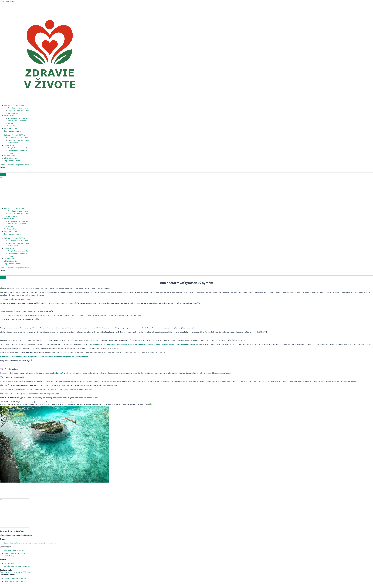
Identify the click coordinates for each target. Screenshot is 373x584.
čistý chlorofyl (58, 373)
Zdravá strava (9, 116)
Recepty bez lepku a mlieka (18, 118)
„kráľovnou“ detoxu (183, 373)
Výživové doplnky (10, 128)
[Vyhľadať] (3, 174)
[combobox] (186, 170)
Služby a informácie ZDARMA (14, 105)
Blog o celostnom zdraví (13, 131)
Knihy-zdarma (13, 113)
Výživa (10, 123)
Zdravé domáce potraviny (17, 121)
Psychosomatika (10, 126)
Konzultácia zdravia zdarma (18, 108)
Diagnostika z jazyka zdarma (18, 110)
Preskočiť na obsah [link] (7, 1)
